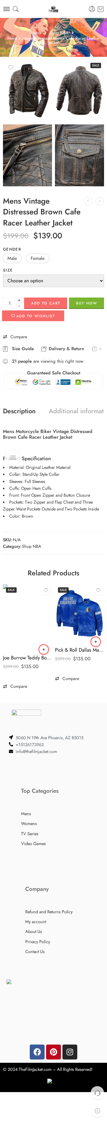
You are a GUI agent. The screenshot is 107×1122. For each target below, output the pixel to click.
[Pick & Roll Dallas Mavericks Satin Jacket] (79, 613)
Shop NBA (59, 33)
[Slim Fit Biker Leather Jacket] (99, 201)
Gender (12, 249)
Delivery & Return (65, 348)
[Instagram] (69, 1052)
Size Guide (21, 348)
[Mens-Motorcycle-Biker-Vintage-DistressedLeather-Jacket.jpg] (27, 155)
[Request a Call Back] (97, 1093)
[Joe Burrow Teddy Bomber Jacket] (27, 617)
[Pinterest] (53, 1052)
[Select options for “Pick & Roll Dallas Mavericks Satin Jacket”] (95, 641)
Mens (26, 813)
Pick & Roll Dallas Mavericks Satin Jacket (79, 649)
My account (35, 921)
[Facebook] (37, 1052)
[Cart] (100, 9)
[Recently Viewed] (97, 1111)
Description (19, 411)
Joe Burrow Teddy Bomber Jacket (27, 657)
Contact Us (35, 951)
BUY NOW (86, 303)
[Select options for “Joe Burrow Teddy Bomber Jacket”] (43, 649)
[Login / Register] (92, 9)
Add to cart (45, 303)
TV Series (29, 833)
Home (36, 33)
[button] (12, 258)
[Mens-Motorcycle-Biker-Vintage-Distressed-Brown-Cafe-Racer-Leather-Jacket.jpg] (27, 90)
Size (8, 270)
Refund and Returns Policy (49, 911)
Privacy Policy (37, 941)
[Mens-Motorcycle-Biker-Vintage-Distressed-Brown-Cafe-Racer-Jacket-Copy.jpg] (79, 90)
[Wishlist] (10, 67)
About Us (33, 931)
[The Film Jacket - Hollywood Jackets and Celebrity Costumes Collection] (53, 9)
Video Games (33, 843)
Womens (29, 823)
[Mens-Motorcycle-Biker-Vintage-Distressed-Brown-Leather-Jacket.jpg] (79, 155)
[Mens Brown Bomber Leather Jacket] (88, 201)
